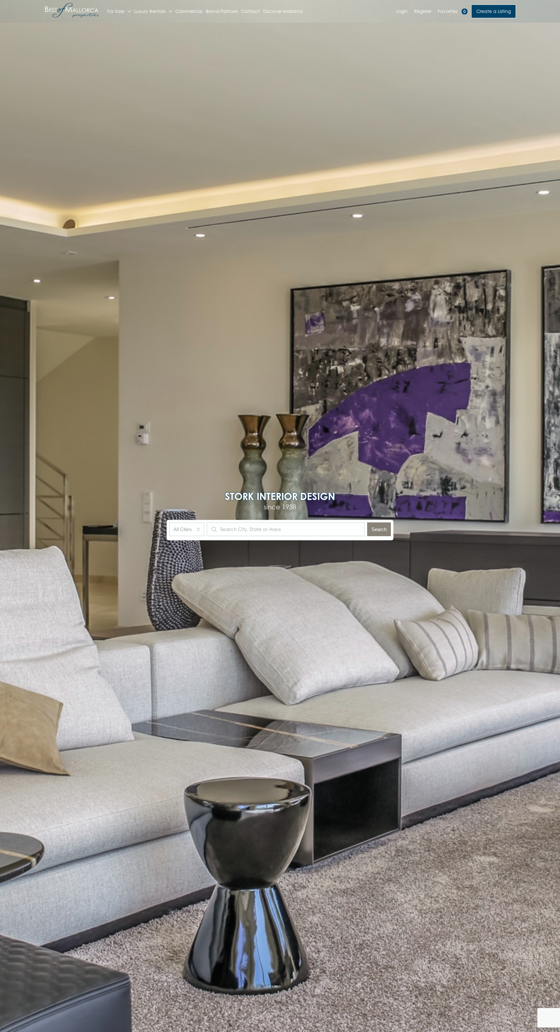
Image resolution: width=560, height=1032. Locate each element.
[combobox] (186, 529)
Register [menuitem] (422, 11)
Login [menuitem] (402, 11)
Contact (250, 11)
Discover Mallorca (283, 11)
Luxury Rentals (150, 11)
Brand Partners (222, 11)
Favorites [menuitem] (452, 11)
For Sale (115, 11)
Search (379, 529)
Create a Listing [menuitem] (493, 11)
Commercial (189, 11)
